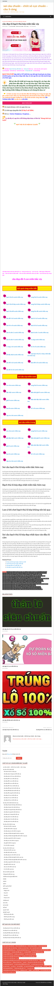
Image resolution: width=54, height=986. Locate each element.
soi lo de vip (25, 589)
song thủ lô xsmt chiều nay (39, 431)
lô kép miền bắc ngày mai (34, 577)
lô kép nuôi (14, 581)
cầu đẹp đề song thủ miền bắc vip (12, 793)
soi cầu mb (13, 966)
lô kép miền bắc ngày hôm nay (21, 577)
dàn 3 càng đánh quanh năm (35, 948)
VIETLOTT (5, 888)
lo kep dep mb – (29, 70)
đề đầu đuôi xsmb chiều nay (14, 354)
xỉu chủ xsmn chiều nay (13, 385)
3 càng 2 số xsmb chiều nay (14, 346)
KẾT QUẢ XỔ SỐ (7, 886)
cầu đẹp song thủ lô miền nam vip (12, 862)
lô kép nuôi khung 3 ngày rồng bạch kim (12, 586)
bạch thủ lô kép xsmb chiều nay (16, 304)
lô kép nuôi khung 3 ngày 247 (41, 583)
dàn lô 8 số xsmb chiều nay (39, 325)
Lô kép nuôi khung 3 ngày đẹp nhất (11, 585)
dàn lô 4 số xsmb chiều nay (39, 318)
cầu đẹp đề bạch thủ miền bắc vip (12, 788)
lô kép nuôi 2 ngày (22, 581)
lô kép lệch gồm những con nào (16, 573)
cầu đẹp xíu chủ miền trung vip (11, 840)
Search (19, 758)
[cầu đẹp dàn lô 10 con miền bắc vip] (27, 627)
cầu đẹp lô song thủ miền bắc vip (14, 567)
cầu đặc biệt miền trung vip (10, 828)
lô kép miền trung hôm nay (42, 578)
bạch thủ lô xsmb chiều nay (14, 297)
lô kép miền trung (31, 578)
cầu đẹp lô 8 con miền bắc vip (11, 800)
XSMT (4, 883)
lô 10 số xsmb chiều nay (38, 346)
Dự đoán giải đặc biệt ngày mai (23, 950)
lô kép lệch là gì (28, 573)
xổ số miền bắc (36, 970)
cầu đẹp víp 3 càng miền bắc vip (11, 814)
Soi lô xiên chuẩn (38, 966)
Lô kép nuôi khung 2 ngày (18, 582)
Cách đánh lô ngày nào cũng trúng (10, 948)
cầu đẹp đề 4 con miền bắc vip (27, 279)
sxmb (50, 966)
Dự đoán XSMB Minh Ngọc (37, 952)
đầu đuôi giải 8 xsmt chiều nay (40, 438)
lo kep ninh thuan (7, 581)
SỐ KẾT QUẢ (6, 912)
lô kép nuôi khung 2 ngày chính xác (32, 582)
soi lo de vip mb (32, 589)
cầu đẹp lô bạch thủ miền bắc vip (12, 807)
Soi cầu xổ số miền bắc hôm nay (19, 21)
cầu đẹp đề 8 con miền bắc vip (13, 565)
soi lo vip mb (39, 589)
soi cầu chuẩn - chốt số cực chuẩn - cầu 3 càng (19, 26)
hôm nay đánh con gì (7, 962)
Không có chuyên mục (17, 962)
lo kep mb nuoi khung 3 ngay (21, 574)
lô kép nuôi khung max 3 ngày (34, 587)
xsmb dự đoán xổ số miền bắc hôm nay (11, 970)
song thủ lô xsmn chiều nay (39, 385)
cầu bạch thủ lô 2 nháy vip (10, 771)
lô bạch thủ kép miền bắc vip (33, 571)
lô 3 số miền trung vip (9, 845)
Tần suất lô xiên (30, 968)
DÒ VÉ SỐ (5, 905)
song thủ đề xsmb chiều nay (39, 311)
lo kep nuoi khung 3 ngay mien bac (28, 585)
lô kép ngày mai (28, 579)
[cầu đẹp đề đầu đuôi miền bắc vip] (27, 718)
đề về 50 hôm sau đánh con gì (9, 972)
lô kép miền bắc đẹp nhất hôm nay (10, 575)
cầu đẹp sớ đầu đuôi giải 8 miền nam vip (13, 857)
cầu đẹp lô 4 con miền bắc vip (10, 666)
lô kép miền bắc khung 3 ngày (38, 575)
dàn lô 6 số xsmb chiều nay (14, 325)
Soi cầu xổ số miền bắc (7, 21)
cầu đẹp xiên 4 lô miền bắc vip (11, 821)
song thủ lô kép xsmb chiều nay (40, 304)
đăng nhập (9, 754)
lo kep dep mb (43, 571)
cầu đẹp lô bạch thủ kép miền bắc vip (13, 804)
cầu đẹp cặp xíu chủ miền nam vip (12, 854)
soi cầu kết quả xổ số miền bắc (37, 964)
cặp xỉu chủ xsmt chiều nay (14, 461)
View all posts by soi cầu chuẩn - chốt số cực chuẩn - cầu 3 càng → (27, 739)
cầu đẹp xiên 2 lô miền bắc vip (11, 816)
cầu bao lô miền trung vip (10, 826)
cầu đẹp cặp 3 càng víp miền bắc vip (12, 773)
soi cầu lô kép (18, 589)
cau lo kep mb (10, 571)
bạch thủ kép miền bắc (15, 68)
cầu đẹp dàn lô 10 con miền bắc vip (11, 629)
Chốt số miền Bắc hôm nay (20, 946)
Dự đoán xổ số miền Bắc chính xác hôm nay (12, 956)
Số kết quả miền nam (9, 919)
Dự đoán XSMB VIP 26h (8, 954)
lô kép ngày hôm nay (19, 579)
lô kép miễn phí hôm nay (20, 578)
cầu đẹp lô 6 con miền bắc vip (11, 797)
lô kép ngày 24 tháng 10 (8, 579)
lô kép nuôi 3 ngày (39, 581)
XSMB (4, 879)
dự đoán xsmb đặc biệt (19, 954)
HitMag (49, 982)
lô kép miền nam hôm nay (8, 578)
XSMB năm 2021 (23, 970)
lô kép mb (26, 68)
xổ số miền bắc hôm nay (45, 970)
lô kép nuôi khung (7, 582)
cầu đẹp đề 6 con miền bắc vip (11, 781)
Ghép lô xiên (42, 960)
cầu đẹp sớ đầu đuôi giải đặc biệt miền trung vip (15, 835)
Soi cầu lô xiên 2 (6, 966)
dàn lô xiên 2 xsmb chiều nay (15, 332)
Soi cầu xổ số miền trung (9, 824)
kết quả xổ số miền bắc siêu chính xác (35, 962)
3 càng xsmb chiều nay (38, 339)
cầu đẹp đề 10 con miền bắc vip (11, 785)
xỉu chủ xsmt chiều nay (13, 431)
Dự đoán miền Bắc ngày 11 (17, 952)
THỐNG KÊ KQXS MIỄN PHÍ (10, 876)
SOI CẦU (5, 902)
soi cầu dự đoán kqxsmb (8, 964)
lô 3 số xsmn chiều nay (38, 408)
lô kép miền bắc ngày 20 (8, 577)
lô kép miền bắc (38, 574)
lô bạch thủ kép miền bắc (20, 571)
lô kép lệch (5, 573)
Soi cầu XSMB (20, 966)
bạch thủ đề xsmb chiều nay (15, 311)
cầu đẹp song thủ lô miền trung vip (12, 838)
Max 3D (6, 892)
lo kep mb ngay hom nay (8, 574)
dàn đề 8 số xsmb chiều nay (39, 362)
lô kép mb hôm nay (42, 573)
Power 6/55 (6, 897)
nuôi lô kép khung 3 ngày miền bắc (14, 563)
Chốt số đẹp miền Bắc (32, 946)
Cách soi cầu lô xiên (42, 946)
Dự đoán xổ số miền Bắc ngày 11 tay (10, 958)
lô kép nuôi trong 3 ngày (8, 589)
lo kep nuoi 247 (30, 581)
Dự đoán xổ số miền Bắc (30, 954)
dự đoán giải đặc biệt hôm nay (9, 950)
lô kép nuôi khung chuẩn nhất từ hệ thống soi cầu (14, 587)
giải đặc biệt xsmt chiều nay (14, 438)
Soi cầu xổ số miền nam (8, 848)
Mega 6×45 (6, 890)
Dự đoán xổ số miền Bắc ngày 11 (29, 956)
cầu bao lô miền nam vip (9, 850)
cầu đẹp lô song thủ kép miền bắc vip (13, 809)
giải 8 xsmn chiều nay (12, 400)
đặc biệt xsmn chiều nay (13, 392)
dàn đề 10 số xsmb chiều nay (15, 369)
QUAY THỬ (6, 910)
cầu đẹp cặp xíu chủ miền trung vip (12, 831)
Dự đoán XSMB (27, 952)
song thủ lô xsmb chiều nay (39, 297)
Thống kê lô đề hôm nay (8, 874)
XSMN (4, 881)
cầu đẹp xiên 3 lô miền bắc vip (11, 819)
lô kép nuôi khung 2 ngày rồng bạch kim (12, 583)
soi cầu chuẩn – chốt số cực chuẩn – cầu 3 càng (25, 7)
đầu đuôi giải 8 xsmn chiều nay (40, 392)
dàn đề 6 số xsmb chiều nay (14, 362)
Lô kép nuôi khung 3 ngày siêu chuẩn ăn (31, 586)
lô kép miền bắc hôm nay (25, 575)
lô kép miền (31, 574)
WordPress (43, 982)
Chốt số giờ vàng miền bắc (8, 946)
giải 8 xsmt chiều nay (12, 446)
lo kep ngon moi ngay (38, 579)
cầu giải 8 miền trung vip (10, 843)
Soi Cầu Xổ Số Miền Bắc (29, 966)
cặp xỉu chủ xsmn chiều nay (14, 415)
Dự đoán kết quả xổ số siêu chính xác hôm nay (40, 950)
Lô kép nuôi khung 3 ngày (28, 583)
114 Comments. (32, 26)
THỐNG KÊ (6, 900)
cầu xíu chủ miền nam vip (10, 866)
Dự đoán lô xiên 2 (6, 952)
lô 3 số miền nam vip (9, 869)
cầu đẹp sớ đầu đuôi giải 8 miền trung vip (14, 833)
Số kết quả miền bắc (9, 914)
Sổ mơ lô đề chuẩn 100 (8, 871)
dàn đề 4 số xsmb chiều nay (14, 318)
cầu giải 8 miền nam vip (9, 864)
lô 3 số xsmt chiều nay (38, 454)
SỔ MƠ (5, 907)
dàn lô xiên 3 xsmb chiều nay (40, 332)
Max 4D (6, 895)
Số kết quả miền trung (9, 916)
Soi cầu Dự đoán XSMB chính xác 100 (22, 964)
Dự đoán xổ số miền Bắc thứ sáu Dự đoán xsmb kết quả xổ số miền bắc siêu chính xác (20, 960)
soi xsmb (45, 966)
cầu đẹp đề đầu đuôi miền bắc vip (11, 720)
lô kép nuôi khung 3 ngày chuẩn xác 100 (16, 561)
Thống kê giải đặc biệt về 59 (20, 968)
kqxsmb (24, 962)
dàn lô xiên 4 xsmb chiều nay (15, 339)
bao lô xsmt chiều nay (13, 454)
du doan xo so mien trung (23, 948)
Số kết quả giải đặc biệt (8, 968)
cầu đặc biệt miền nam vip (10, 852)
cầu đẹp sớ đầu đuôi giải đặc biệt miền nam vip (15, 859)
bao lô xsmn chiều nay (13, 408)
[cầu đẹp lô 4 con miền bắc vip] (27, 664)
